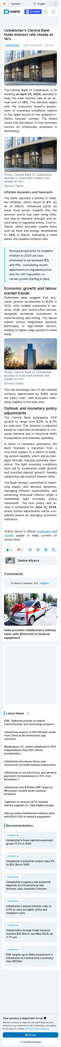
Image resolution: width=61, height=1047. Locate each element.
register (44, 583)
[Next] (56, 617)
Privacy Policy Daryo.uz (37, 1028)
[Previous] (5, 617)
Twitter (9, 535)
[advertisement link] (33, 11)
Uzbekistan (12, 45)
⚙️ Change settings (30, 1042)
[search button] (46, 11)
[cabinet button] (53, 11)
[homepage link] (12, 12)
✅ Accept (30, 1035)
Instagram (44, 531)
